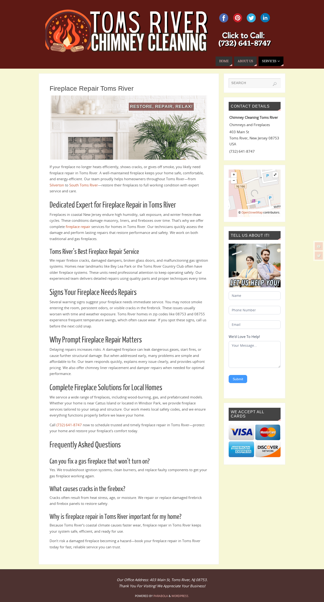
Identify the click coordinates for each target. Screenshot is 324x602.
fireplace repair (78, 226)
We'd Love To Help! (244, 336)
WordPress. (180, 596)
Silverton (57, 185)
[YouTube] (319, 246)
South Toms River (83, 185)
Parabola (160, 596)
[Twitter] (319, 255)
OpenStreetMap (252, 212)
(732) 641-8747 (69, 424)
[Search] (274, 84)
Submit (238, 379)
